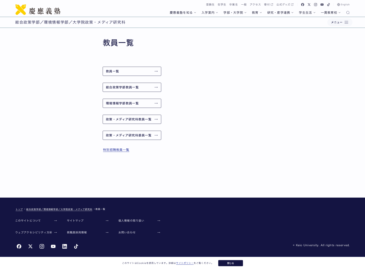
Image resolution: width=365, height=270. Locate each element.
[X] (309, 5)
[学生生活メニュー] (314, 12)
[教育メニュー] (261, 12)
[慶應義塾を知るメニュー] (195, 12)
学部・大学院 (233, 12)
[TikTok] (328, 5)
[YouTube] (322, 5)
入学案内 (208, 12)
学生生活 (305, 12)
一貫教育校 (329, 12)
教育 (255, 12)
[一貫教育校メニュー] (339, 12)
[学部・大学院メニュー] (245, 12)
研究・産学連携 (278, 12)
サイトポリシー (185, 263)
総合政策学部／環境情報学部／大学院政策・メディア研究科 (59, 209)
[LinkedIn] (64, 246)
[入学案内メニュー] (217, 12)
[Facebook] (303, 5)
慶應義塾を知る (181, 12)
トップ (19, 209)
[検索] (347, 13)
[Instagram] (316, 5)
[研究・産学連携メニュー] (292, 12)
